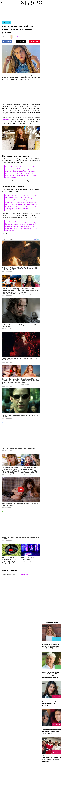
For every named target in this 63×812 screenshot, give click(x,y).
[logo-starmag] (31, 3)
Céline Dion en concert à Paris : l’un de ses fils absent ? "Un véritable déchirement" (51, 759)
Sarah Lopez (6, 119)
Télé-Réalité (56, 639)
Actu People (56, 696)
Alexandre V (17, 36)
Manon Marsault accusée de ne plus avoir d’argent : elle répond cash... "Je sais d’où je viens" (50, 646)
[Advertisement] (31, 16)
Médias (58, 667)
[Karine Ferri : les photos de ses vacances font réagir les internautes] (51, 689)
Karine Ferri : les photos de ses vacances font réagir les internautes (50, 703)
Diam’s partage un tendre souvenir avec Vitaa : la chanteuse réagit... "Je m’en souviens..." (51, 731)
